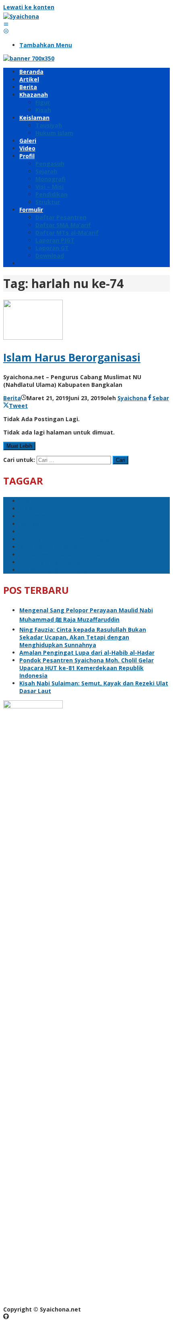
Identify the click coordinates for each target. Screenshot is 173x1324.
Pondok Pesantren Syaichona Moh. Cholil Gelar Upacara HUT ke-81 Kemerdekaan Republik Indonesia (86, 667)
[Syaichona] (21, 16)
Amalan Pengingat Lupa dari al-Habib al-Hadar (86, 652)
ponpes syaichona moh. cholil (62, 554)
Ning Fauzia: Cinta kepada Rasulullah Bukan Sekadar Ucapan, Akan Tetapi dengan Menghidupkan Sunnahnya (82, 637)
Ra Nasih (32, 524)
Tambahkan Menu (45, 45)
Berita (12, 398)
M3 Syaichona (39, 508)
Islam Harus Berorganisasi (71, 357)
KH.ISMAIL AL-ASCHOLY (51, 547)
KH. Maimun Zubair (46, 516)
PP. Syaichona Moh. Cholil (55, 570)
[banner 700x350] (28, 58)
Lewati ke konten (28, 7)
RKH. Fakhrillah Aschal (51, 562)
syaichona (34, 531)
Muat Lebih (19, 446)
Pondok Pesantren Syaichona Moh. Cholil (78, 539)
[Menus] (6, 24)
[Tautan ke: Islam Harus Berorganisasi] (33, 337)
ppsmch (30, 501)
